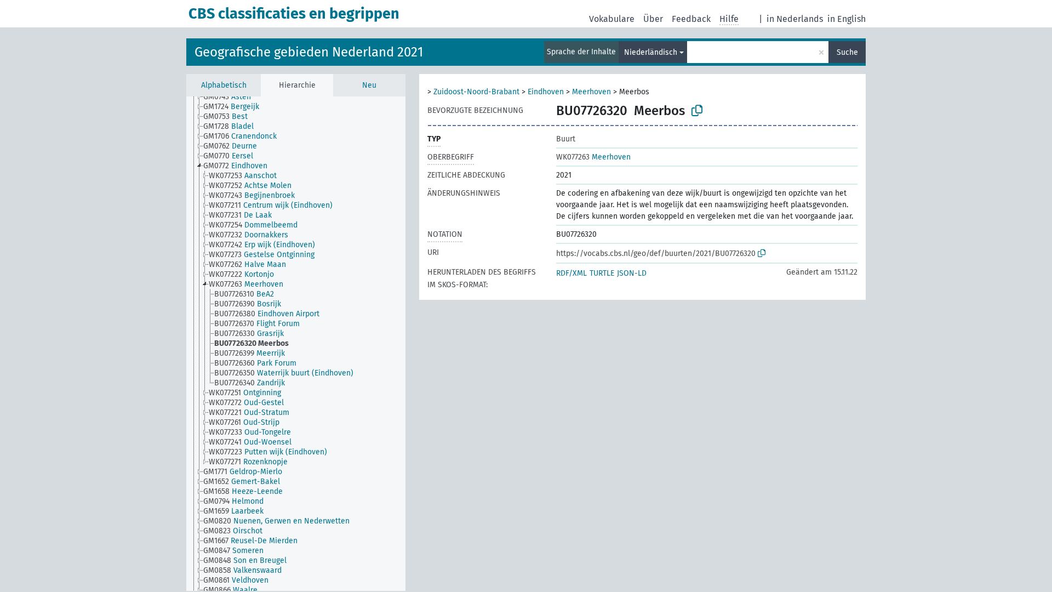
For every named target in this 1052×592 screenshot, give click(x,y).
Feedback (691, 19)
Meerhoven (591, 91)
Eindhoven (546, 91)
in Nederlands (795, 19)
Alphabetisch (224, 85)
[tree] (295, 343)
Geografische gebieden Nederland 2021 (309, 52)
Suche (847, 52)
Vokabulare (611, 19)
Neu (369, 85)
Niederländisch (650, 52)
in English (846, 19)
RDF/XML (571, 273)
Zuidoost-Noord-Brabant (476, 91)
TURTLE (602, 273)
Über (653, 19)
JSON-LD (632, 273)
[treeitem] (232, 97)
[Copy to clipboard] (696, 111)
